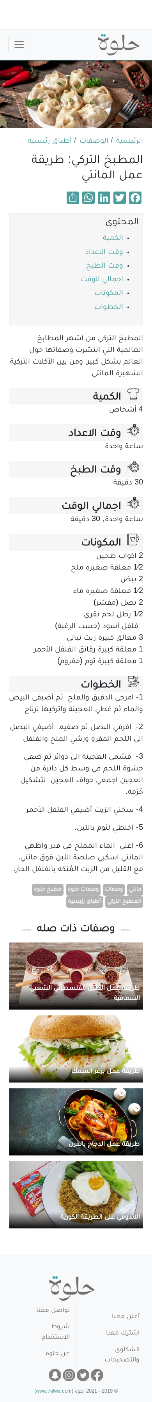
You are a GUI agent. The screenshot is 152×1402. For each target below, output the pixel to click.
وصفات (114, 890)
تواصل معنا (53, 1311)
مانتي (135, 890)
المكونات (108, 294)
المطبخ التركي (124, 902)
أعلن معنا (126, 1317)
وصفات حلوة (83, 890)
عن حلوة (58, 1354)
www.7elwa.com (54, 1392)
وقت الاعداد (104, 253)
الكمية (113, 239)
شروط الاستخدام (56, 1332)
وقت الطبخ (104, 266)
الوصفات (94, 142)
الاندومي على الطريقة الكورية (100, 1217)
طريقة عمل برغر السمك (105, 1071)
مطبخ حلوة (48, 890)
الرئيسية (129, 142)
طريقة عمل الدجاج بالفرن (104, 1144)
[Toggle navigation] (19, 44)
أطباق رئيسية (50, 142)
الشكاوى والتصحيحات (122, 1355)
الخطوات (108, 308)
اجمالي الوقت (101, 280)
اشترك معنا (123, 1333)
